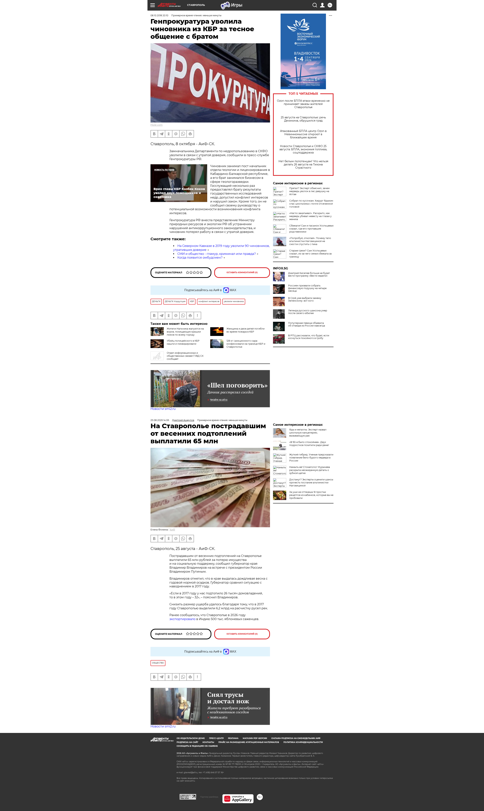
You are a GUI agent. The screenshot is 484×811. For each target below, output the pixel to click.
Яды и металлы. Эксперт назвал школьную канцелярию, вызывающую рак (308, 432)
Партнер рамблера (209, 797)
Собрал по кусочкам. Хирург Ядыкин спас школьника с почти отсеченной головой (311, 203)
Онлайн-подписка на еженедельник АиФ (295, 738)
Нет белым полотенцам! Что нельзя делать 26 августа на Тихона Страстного (303, 164)
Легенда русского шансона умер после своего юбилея (307, 312)
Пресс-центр (216, 738)
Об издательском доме (191, 738)
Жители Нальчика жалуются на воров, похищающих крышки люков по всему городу (185, 331)
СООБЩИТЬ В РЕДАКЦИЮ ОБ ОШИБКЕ (197, 746)
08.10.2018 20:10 (159, 15)
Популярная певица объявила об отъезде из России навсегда (306, 324)
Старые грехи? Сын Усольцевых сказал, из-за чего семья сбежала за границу (310, 253)
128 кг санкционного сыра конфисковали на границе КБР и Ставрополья (245, 343)
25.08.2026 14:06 (159, 420)
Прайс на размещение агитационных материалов (248, 742)
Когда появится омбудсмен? (200, 257)
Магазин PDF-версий (255, 738)
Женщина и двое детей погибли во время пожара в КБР (245, 330)
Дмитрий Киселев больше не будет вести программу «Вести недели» (309, 274)
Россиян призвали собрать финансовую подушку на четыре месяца (307, 288)
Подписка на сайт (187, 742)
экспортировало (182, 619)
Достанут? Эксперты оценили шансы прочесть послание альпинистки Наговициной (311, 482)
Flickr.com (156, 124)
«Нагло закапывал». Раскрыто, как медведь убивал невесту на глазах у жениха (310, 216)
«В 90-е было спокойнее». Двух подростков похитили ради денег (309, 444)
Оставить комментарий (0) (242, 272)
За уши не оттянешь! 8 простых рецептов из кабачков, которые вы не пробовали (311, 495)
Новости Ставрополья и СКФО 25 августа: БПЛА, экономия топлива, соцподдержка (303, 149)
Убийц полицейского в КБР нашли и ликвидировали (183, 342)
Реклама (233, 738)
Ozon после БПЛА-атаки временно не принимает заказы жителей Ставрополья (303, 104)
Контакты (208, 742)
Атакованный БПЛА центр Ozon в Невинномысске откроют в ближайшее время (303, 134)
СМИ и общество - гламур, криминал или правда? (216, 254)
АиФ (172, 529)
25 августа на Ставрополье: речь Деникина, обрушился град (303, 119)
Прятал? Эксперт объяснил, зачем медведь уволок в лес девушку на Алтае (309, 191)
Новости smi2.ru (163, 409)
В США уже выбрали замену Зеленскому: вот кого (304, 299)
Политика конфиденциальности (303, 742)
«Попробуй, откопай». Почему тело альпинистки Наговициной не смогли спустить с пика (310, 241)
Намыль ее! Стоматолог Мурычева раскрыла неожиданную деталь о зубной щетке (309, 470)
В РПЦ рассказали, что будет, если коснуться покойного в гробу (308, 337)
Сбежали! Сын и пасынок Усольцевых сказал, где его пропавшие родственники (311, 228)
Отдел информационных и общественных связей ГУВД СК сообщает (185, 355)
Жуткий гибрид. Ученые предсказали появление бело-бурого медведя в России (311, 457)
